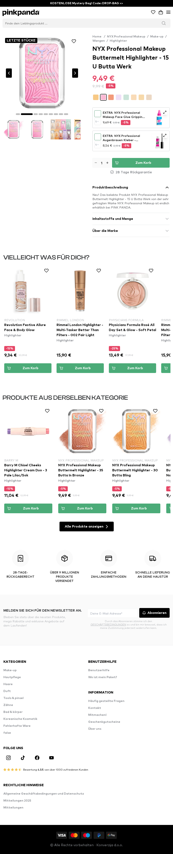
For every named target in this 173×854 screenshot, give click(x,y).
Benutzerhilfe (98, 670)
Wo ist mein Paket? (102, 677)
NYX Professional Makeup (126, 36)
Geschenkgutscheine (104, 721)
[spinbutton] (101, 162)
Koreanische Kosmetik (20, 719)
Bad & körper (13, 712)
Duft (7, 691)
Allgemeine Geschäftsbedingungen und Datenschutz (43, 793)
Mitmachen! (97, 715)
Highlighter (118, 40)
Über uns (94, 728)
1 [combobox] (95, 121)
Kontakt (94, 708)
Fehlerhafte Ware (17, 725)
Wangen (98, 40)
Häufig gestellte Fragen (106, 701)
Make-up (157, 36)
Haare (8, 684)
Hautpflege (12, 677)
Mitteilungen (13, 807)
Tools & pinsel (13, 698)
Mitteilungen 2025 (17, 800)
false (7, 732)
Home (98, 36)
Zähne (8, 705)
